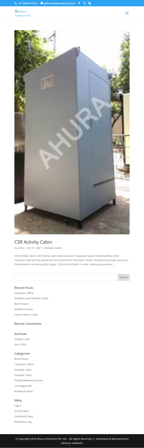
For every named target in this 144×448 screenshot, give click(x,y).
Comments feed (23, 416)
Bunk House (21, 303)
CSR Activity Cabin (33, 242)
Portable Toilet (22, 375)
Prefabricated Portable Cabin (31, 298)
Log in (17, 405)
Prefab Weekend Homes (28, 380)
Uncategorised (22, 385)
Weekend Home (23, 309)
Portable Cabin (53, 248)
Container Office (24, 293)
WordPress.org (23, 421)
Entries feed (21, 411)
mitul (21, 248)
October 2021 (22, 339)
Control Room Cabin (26, 314)
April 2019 (20, 344)
